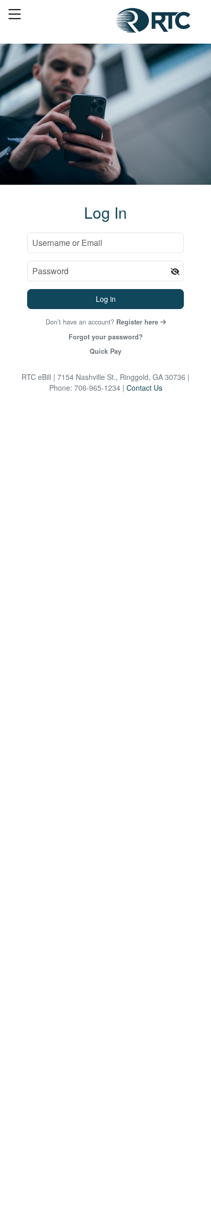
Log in (106, 299)
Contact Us (144, 387)
